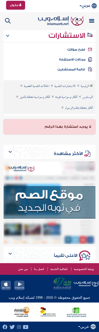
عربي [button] (85, 6)
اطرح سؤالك (76, 49)
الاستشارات (67, 35)
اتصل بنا (39, 269)
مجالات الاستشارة (72, 59)
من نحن (23, 269)
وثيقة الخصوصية (84, 269)
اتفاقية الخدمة (59, 269)
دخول (14, 5)
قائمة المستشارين (71, 69)
